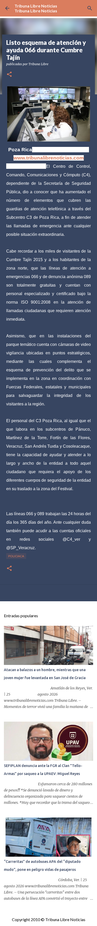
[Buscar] (90, 8)
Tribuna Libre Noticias (35, 5)
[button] (9, 74)
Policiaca (16, 556)
